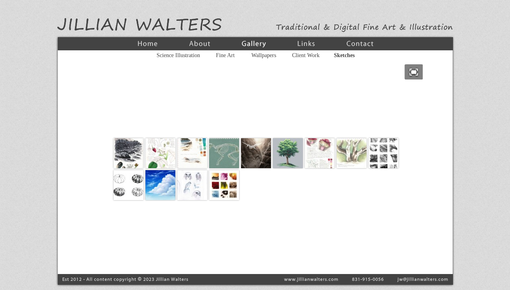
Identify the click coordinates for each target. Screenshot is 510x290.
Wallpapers (263, 55)
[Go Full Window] (413, 71)
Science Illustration (178, 55)
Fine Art (225, 55)
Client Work (306, 55)
